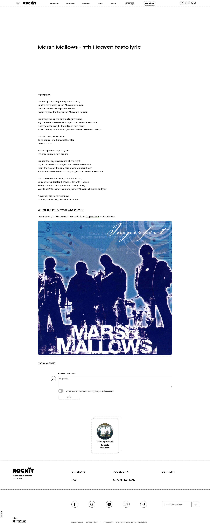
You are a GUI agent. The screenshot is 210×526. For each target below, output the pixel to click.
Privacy (1, 515)
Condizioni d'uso (91, 522)
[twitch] (126, 504)
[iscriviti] (196, 504)
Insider (129, 3)
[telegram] (143, 504)
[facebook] (74, 504)
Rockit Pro (149, 3)
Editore (14, 519)
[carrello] (182, 3)
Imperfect (92, 216)
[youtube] (109, 504)
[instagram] (92, 504)
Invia (68, 397)
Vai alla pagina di (105, 444)
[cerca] (188, 3)
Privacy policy (108, 522)
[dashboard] (193, 3)
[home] (29, 3)
